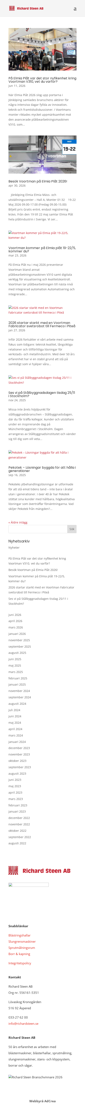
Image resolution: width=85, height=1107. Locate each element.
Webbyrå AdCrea (42, 1101)
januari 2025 (17, 684)
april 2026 (15, 621)
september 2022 (19, 837)
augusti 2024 (17, 704)
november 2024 (19, 691)
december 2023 (19, 748)
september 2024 (19, 697)
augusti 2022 (17, 843)
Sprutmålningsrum (21, 948)
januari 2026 (17, 634)
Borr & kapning (19, 954)
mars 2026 (15, 627)
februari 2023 (17, 805)
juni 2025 (14, 659)
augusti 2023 (17, 773)
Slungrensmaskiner (22, 941)
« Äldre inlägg (17, 522)
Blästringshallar (19, 935)
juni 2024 (14, 716)
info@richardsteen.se (23, 1023)
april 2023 (15, 792)
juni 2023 (14, 780)
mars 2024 (15, 735)
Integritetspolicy (19, 963)
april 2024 (15, 729)
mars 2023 (15, 799)
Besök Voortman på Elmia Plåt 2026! (37, 181)
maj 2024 (14, 723)
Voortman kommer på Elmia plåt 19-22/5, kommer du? (42, 250)
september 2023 (19, 767)
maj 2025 (14, 665)
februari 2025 (17, 678)
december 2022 (19, 818)
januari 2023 (17, 811)
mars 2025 (15, 672)
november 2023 (19, 754)
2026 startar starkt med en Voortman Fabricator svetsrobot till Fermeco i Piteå (41, 324)
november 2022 (19, 824)
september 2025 (19, 646)
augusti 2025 (17, 653)
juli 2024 (14, 710)
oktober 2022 (17, 831)
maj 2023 (14, 786)
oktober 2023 (17, 761)
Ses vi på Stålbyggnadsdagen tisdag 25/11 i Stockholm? (41, 394)
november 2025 (19, 640)
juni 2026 (14, 615)
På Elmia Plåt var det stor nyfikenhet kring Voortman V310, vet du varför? (42, 80)
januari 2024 (17, 742)
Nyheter (14, 547)
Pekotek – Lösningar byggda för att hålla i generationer (42, 469)
